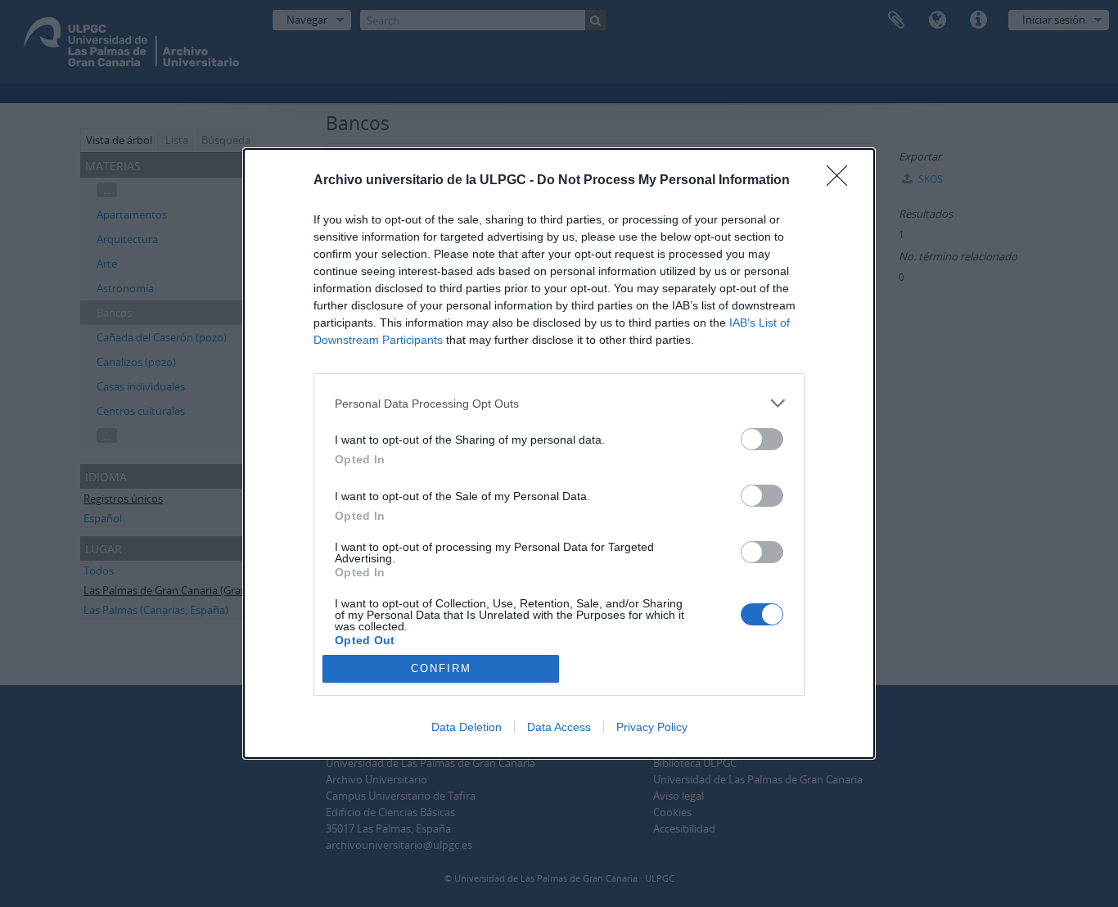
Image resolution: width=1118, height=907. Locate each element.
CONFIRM (441, 668)
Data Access (559, 726)
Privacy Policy (651, 726)
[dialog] (559, 453)
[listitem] (559, 403)
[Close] (842, 180)
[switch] (762, 439)
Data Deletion (466, 726)
